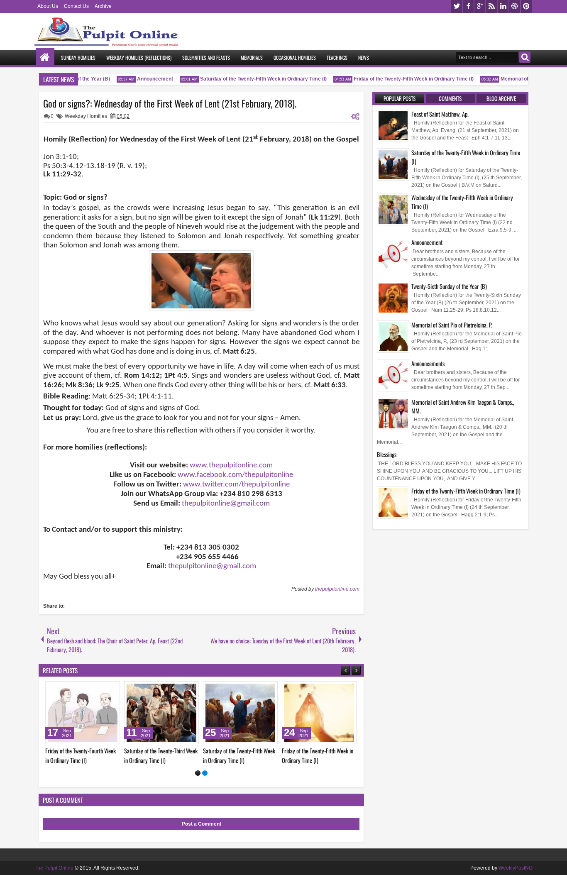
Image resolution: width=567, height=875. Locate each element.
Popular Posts (399, 98)
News (363, 57)
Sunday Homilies (78, 57)
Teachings (337, 57)
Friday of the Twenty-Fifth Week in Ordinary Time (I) (407, 79)
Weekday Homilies (86, 116)
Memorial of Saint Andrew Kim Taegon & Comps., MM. (462, 406)
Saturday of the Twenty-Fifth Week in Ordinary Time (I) (256, 79)
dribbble (514, 6)
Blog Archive (501, 98)
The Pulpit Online (53, 868)
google (479, 6)
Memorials (252, 57)
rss (491, 6)
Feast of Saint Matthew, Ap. (440, 114)
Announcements (428, 363)
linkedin (503, 6)
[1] (197, 773)
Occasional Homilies (295, 57)
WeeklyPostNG (516, 868)
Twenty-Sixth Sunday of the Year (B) (449, 286)
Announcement (148, 79)
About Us (47, 6)
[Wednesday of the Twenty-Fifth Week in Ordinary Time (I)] (189, 713)
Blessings (386, 454)
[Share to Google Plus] (59, 689)
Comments (450, 98)
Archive (103, 6)
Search (524, 57)
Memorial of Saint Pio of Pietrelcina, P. (451, 324)
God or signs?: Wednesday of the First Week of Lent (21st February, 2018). (169, 103)
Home (45, 57)
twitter (456, 6)
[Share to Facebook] (120, 689)
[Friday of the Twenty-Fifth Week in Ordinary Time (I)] (110, 713)
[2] (205, 773)
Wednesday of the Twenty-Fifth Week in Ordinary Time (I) (462, 201)
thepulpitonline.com (337, 589)
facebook (468, 6)
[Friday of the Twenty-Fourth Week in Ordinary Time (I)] (346, 713)
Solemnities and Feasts (206, 57)
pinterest (526, 6)
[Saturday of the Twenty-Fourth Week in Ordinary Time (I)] (268, 713)
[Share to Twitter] (50, 689)
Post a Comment (201, 824)
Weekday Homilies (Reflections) (138, 57)
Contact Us (76, 6)
